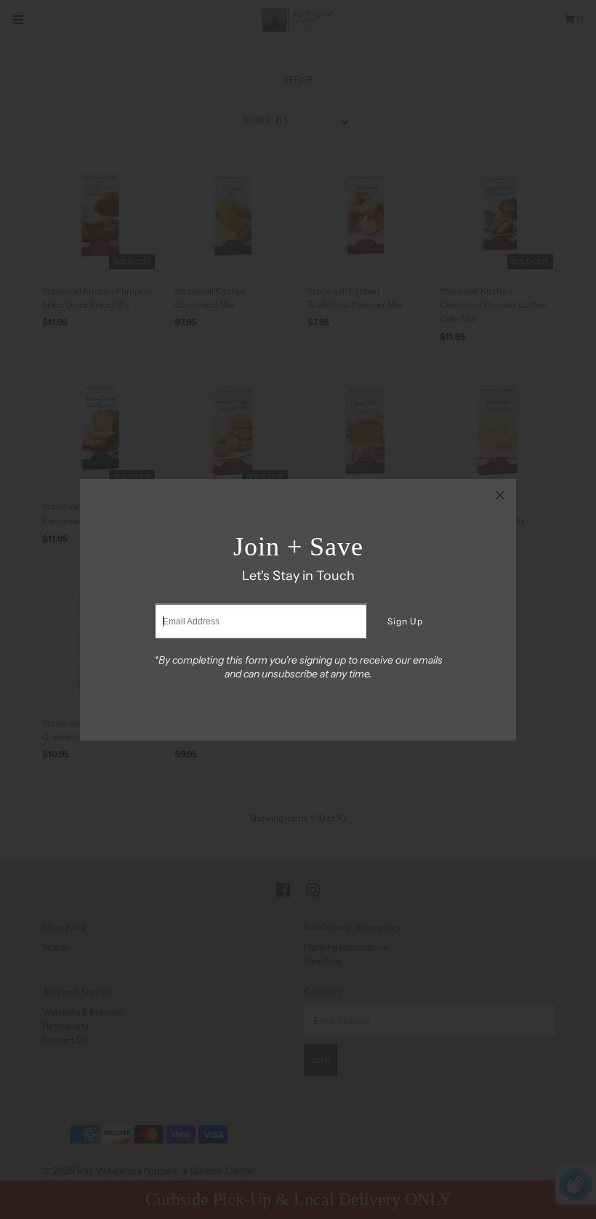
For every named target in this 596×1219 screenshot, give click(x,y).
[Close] (500, 495)
